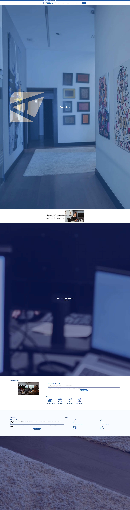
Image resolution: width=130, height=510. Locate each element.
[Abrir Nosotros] (64, 3)
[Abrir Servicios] (69, 3)
